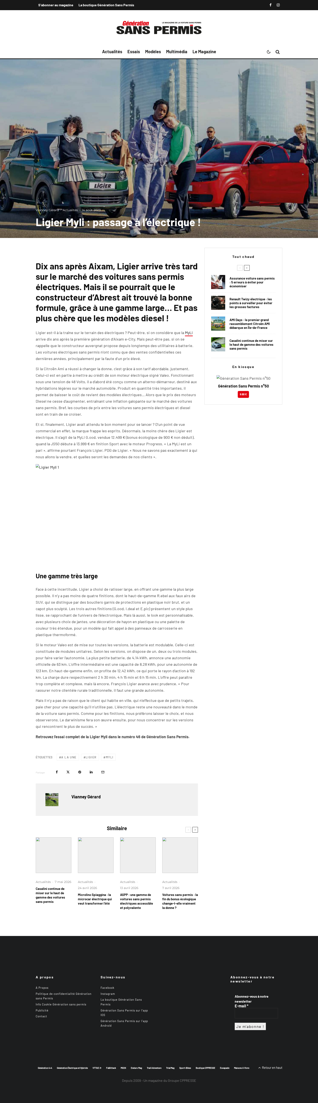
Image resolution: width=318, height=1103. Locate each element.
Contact (41, 1016)
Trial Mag (170, 1068)
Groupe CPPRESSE (182, 1080)
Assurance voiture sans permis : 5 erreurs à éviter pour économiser (252, 282)
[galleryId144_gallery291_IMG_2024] (138, 855)
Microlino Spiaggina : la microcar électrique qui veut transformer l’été (95, 899)
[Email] (102, 772)
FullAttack (111, 1068)
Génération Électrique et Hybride (72, 1068)
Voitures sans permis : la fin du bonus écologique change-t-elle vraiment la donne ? (180, 901)
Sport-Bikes (185, 1068)
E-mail (241, 1006)
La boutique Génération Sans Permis (106, 5)
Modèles (153, 51)
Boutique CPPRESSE (205, 1068)
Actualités (112, 51)
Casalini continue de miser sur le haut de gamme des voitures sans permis (50, 895)
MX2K (123, 1068)
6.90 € (243, 394)
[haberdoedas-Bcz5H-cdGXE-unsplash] (218, 303)
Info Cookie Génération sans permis (61, 1004)
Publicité (42, 1010)
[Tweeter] (68, 772)
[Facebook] (270, 5)
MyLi (189, 332)
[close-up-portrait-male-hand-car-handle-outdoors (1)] (218, 282)
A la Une (68, 757)
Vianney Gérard (47, 210)
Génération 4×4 (45, 1068)
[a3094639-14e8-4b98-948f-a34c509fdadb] (218, 324)
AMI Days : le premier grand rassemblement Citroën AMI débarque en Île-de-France (250, 324)
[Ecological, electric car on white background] (180, 855)
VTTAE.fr (97, 1068)
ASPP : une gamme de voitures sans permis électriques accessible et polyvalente (136, 901)
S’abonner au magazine (55, 5)
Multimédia (176, 51)
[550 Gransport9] (53, 855)
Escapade (224, 1068)
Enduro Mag (136, 1068)
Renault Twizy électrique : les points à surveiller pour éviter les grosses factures (251, 303)
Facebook (107, 987)
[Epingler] (79, 772)
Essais (133, 51)
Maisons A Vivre (241, 1068)
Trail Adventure (154, 1068)
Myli (110, 757)
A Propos (42, 987)
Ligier (91, 757)
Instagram (108, 993)
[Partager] (57, 772)
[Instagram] (278, 5)
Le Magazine (204, 51)
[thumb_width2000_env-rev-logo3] (96, 855)
